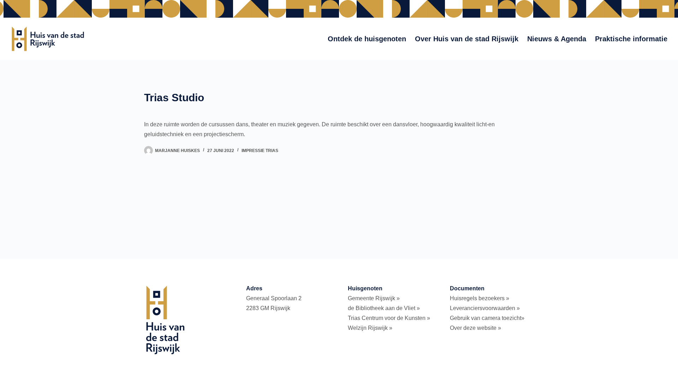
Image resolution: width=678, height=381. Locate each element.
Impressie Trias (260, 150)
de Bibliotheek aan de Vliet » (384, 308)
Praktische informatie (631, 39)
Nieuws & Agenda (556, 39)
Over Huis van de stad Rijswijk (466, 39)
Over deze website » (475, 328)
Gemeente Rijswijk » (374, 298)
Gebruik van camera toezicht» (487, 318)
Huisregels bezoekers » (479, 298)
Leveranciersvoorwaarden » (485, 308)
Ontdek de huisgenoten (367, 39)
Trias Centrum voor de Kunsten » (389, 318)
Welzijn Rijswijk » (370, 328)
